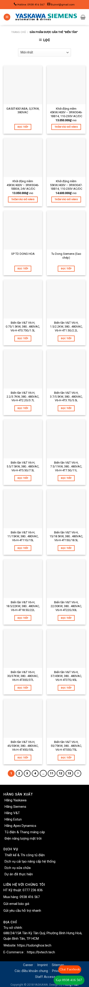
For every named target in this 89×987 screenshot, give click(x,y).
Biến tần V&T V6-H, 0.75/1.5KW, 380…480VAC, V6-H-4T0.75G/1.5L (23, 326)
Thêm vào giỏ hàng (66, 127)
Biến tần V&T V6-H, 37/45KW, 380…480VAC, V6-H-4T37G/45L (66, 676)
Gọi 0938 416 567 (69, 980)
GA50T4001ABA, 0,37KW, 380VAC (22, 110)
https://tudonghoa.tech (34, 945)
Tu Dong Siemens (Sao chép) (66, 255)
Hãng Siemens (15, 807)
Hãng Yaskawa (15, 800)
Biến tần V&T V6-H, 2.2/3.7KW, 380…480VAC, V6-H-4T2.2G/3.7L (23, 396)
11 (51, 773)
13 (69, 773)
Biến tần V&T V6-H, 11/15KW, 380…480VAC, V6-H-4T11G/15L (23, 536)
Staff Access (45, 977)
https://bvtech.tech (41, 952)
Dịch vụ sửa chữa (18, 868)
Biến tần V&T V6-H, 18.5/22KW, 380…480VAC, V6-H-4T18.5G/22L (23, 606)
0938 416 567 (30, 897)
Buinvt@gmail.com (63, 4)
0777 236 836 (33, 890)
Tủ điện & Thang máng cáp (25, 832)
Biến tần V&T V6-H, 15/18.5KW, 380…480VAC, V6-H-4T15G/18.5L (66, 536)
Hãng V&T (12, 813)
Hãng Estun (13, 819)
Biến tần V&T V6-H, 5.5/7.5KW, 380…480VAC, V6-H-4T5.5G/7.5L (23, 466)
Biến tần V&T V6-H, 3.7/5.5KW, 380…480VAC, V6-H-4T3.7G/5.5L (66, 396)
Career (28, 965)
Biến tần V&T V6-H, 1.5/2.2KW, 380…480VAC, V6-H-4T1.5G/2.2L (66, 326)
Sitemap (58, 965)
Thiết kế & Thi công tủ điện (25, 855)
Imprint (42, 965)
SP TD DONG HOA (23, 253)
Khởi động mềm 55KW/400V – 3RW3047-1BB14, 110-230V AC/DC (66, 185)
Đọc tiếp (23, 127)
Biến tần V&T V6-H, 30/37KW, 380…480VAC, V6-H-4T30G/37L (23, 676)
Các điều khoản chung (31, 971)
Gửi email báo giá (16, 904)
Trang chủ (18, 32)
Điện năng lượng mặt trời (23, 838)
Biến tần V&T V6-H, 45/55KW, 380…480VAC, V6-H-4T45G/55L (23, 745)
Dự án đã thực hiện (19, 874)
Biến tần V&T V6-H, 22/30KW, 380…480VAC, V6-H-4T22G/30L (66, 606)
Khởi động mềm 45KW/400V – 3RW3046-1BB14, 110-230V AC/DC (66, 112)
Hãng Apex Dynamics (20, 826)
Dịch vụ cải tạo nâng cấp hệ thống (30, 861)
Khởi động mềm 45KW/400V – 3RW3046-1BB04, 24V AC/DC (23, 185)
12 (60, 773)
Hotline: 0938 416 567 (31, 4)
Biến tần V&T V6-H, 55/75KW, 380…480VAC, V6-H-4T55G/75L (66, 745)
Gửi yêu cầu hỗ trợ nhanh (22, 911)
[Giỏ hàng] (83, 17)
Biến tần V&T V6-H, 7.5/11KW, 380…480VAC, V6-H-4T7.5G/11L (66, 466)
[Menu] (7, 17)
